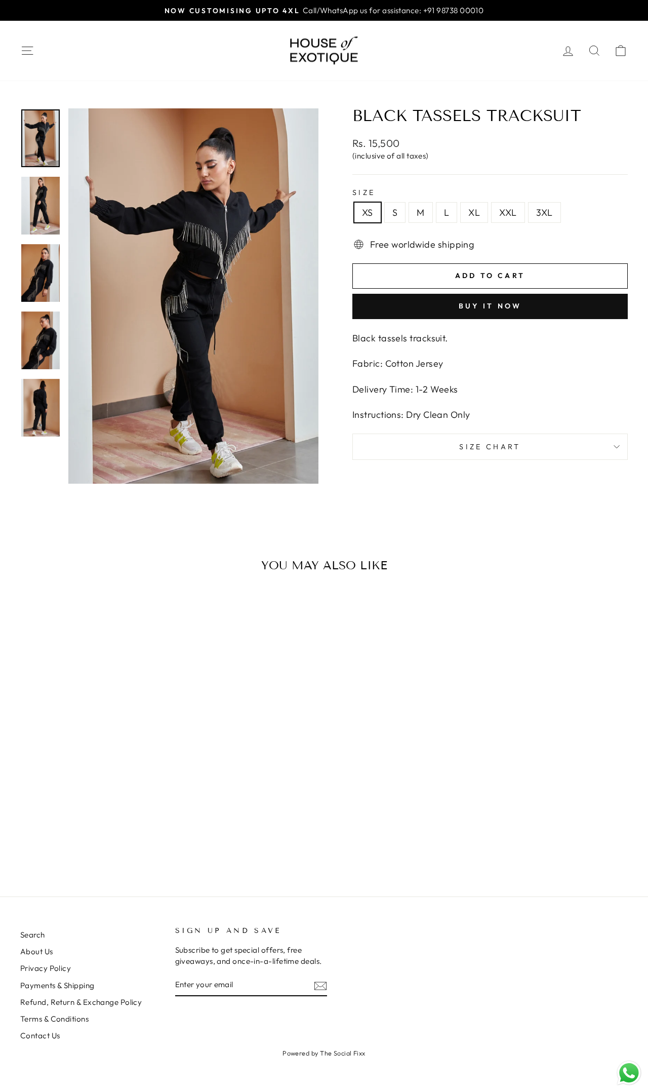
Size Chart (489, 446)
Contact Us (40, 1035)
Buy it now (490, 305)
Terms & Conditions (54, 1019)
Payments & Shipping (57, 985)
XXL (507, 212)
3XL (544, 212)
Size (363, 192)
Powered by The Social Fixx (324, 1053)
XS (367, 212)
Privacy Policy (45, 968)
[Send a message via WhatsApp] (629, 1073)
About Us (36, 951)
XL (474, 212)
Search (32, 935)
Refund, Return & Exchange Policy (81, 1002)
